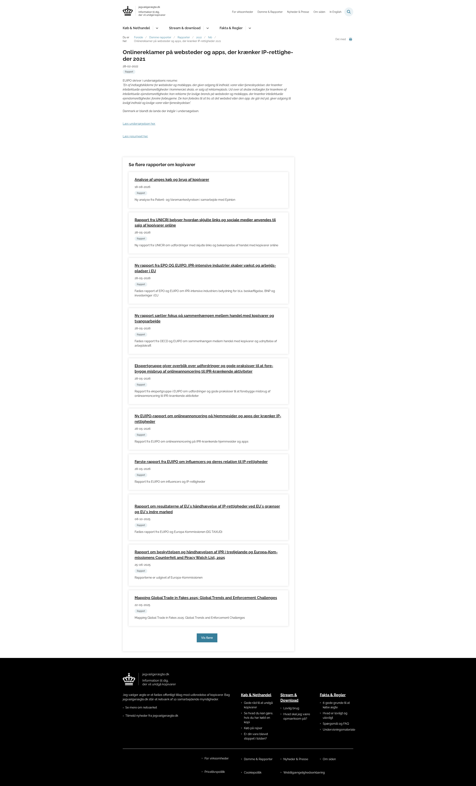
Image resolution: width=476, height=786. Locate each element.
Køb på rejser (253, 728)
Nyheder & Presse (295, 759)
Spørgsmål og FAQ (336, 723)
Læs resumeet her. (135, 136)
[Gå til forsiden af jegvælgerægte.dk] (144, 12)
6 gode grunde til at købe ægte (336, 705)
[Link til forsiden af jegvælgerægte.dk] (149, 679)
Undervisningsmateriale (338, 729)
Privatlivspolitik (215, 772)
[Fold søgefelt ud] (348, 11)
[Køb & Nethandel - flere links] (156, 28)
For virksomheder (217, 758)
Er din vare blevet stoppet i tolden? (256, 736)
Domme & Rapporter (258, 759)
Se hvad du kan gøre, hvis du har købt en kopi (258, 717)
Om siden (329, 759)
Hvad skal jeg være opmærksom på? (296, 716)
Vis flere (207, 638)
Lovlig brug (291, 708)
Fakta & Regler (231, 28)
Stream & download (184, 28)
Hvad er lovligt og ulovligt (335, 715)
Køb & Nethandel (136, 28)
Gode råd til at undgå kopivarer (258, 705)
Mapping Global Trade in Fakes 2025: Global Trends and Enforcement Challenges (206, 597)
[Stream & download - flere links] (207, 28)
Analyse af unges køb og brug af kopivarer (172, 179)
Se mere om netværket (141, 707)
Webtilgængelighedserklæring (298, 772)
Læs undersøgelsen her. (139, 123)
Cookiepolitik (252, 772)
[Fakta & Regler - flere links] (249, 28)
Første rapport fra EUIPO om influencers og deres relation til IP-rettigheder (201, 461)
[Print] (350, 39)
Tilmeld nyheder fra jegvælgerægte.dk (151, 715)
